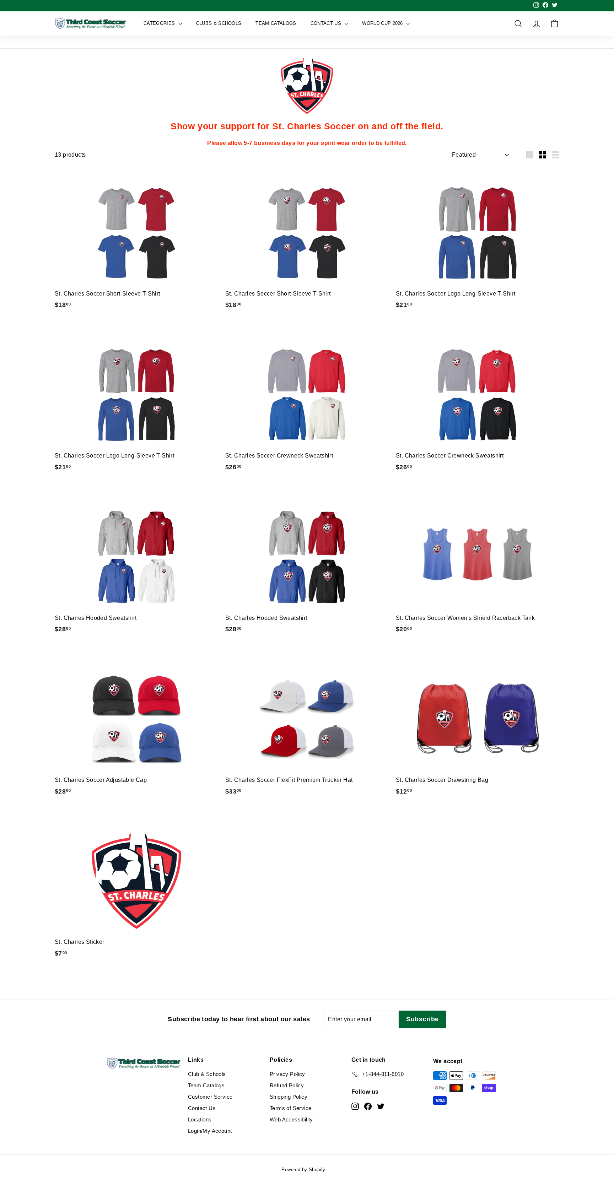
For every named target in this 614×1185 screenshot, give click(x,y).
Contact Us (327, 23)
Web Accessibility (291, 1119)
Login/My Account (210, 1131)
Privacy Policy (287, 1074)
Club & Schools (207, 1074)
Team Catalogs (275, 23)
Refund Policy (287, 1085)
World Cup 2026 (383, 23)
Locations (200, 1119)
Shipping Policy (288, 1097)
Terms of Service (290, 1108)
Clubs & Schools (219, 23)
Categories (160, 23)
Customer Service (210, 1097)
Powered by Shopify (303, 1169)
